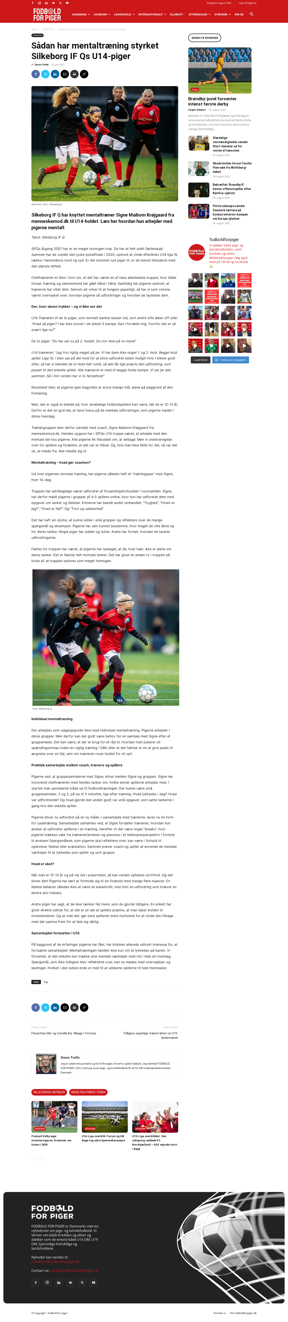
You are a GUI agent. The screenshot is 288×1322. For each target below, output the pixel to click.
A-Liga (195, 89)
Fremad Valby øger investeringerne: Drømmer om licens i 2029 (51, 1140)
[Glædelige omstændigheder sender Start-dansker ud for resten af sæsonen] (198, 143)
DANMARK (79, 14)
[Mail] (53, 3)
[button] (251, 14)
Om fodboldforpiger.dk (243, 1313)
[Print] (74, 74)
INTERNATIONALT (150, 14)
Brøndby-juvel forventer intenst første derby (212, 101)
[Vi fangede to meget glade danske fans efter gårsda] (228, 329)
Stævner (220, 14)
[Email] (65, 74)
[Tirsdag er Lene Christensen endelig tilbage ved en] (244, 346)
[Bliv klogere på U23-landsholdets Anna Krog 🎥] (228, 313)
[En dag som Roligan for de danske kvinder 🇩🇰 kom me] (212, 313)
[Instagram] (39, 3)
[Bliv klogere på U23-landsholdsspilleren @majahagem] (228, 297)
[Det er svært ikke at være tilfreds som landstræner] (244, 329)
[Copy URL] (84, 74)
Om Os (239, 14)
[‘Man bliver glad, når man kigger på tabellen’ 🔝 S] (195, 329)
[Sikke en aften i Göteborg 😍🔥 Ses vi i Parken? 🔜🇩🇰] (212, 329)
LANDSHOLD (122, 14)
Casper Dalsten (197, 109)
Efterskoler (198, 14)
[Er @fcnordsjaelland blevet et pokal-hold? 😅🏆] (212, 280)
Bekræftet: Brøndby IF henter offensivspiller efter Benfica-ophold (232, 189)
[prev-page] (34, 1157)
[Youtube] (67, 3)
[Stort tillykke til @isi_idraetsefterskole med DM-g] (195, 297)
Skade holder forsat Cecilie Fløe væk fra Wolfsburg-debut (232, 167)
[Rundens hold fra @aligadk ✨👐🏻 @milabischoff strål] (212, 297)
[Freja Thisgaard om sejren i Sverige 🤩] (212, 346)
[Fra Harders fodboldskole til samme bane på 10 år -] (228, 346)
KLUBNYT (176, 14)
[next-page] (40, 1157)
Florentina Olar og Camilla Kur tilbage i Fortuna (63, 1033)
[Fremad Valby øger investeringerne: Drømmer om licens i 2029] (54, 1117)
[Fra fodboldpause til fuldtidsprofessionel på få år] (244, 313)
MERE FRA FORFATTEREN (88, 1092)
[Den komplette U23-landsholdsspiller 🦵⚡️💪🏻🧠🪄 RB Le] (195, 280)
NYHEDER (40, 1128)
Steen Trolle (42, 64)
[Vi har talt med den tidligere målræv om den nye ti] (195, 313)
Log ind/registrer (248, 2)
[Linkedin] (46, 3)
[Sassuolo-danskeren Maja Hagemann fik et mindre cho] (244, 297)
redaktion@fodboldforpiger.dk (55, 1261)
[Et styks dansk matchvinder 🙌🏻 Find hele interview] (195, 346)
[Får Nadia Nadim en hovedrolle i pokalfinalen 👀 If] (228, 280)
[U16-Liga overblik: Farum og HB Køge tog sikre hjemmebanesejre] (105, 1117)
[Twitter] (60, 3)
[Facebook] (32, 3)
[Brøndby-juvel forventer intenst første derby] (220, 70)
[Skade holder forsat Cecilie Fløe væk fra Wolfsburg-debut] (198, 168)
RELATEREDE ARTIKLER (49, 1092)
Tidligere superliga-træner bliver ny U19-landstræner (150, 1035)
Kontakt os (220, 1313)
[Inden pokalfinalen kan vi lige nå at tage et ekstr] (244, 280)
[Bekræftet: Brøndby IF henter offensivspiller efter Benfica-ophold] (198, 190)
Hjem (34, 29)
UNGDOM (100, 14)
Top (46, 981)
